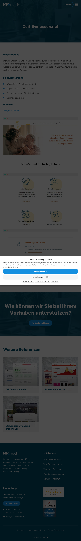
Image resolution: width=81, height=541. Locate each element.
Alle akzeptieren (40, 271)
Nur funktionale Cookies (40, 277)
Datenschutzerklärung (42, 281)
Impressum (55, 281)
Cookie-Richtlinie (28, 281)
